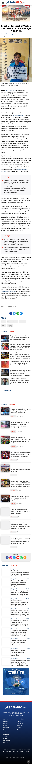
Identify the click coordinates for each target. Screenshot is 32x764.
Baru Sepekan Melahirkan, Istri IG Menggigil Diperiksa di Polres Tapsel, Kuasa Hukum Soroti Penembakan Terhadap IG (20, 574)
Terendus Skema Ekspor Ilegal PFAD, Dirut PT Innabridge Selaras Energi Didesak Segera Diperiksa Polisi (20, 425)
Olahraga (20, 723)
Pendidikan (20, 719)
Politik (5, 725)
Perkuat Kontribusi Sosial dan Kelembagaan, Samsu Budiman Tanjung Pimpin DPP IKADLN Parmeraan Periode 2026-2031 (20, 664)
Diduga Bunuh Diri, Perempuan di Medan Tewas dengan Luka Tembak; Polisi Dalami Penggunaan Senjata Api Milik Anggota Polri (20, 373)
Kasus (3, 322)
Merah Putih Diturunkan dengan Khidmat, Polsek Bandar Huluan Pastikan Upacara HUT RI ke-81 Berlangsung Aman (15, 189)
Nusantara (20, 725)
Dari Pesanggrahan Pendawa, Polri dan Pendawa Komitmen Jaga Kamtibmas (19, 498)
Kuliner (5, 738)
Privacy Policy (7, 751)
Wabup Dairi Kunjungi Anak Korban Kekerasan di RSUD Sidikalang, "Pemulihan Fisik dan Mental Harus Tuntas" (19, 593)
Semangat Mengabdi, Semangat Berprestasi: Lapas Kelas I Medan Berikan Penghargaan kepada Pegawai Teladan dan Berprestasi (20, 541)
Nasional (14, 516)
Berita (13, 431)
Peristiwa (6, 728)
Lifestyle (5, 743)
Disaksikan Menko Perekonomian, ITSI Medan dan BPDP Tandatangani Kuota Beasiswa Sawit (19, 603)
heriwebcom (22, 757)
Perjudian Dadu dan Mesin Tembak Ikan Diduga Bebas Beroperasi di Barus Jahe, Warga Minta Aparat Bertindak (20, 525)
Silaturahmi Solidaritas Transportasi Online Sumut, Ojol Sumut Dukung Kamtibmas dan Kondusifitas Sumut (20, 440)
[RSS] (24, 557)
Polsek (19, 91)
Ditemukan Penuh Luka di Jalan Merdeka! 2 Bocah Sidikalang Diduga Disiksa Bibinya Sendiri (19, 583)
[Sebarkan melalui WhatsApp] (17, 313)
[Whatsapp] (21, 557)
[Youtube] (17, 557)
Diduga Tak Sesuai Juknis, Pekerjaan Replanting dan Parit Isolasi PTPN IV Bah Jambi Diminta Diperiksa (19, 633)
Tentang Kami (5, 749)
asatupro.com (11, 91)
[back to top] (28, 762)
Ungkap (10, 326)
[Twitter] (14, 557)
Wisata (5, 736)
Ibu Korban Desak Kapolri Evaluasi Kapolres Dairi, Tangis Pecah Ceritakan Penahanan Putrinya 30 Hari (19, 381)
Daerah (13, 475)
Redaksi (13, 749)
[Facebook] (7, 557)
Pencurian (23, 322)
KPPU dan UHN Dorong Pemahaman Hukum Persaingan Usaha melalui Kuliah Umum (19, 653)
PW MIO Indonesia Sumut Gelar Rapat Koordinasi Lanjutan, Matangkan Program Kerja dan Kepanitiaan (20, 468)
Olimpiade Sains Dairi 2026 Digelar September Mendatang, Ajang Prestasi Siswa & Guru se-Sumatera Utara (19, 624)
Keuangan (6, 734)
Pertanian (20, 730)
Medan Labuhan (17, 115)
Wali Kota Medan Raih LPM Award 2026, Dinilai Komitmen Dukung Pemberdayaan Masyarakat (20, 454)
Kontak (27, 751)
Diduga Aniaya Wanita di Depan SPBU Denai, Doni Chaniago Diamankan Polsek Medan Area (17, 249)
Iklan (21, 751)
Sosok (19, 728)
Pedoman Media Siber (24, 749)
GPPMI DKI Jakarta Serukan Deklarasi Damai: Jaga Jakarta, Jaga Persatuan (20, 511)
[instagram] (10, 557)
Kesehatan (6, 741)
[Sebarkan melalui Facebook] (10, 313)
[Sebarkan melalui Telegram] (21, 313)
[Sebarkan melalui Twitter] (14, 313)
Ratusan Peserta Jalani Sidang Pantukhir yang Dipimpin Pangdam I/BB (18, 642)
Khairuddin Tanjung (7, 34)
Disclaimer (16, 751)
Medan (13, 446)
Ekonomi (5, 730)
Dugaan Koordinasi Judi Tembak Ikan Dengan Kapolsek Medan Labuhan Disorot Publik (17, 182)
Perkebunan (6, 732)
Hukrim (13, 416)
